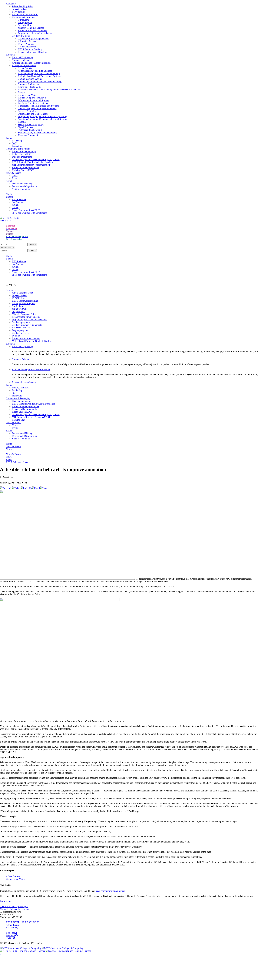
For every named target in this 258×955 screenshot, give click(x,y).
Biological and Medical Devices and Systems (39, 76)
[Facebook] (6, 488)
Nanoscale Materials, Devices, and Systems (38, 105)
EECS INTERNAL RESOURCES (22, 922)
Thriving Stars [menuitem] (18, 420)
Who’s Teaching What (22, 6)
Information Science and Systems (33, 100)
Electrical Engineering (22, 57)
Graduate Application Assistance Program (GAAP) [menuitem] (36, 414)
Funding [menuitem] (16, 335)
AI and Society (25, 68)
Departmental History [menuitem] (22, 433)
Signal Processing (26, 127)
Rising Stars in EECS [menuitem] (22, 412)
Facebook (10, 935)
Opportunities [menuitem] (18, 311)
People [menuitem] (9, 385)
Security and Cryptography (30, 124)
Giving (15, 207)
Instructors (17, 146)
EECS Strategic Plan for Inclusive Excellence (33, 162)
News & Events (13, 173)
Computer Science (20, 60)
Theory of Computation (29, 135)
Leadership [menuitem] (17, 390)
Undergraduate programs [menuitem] (23, 303)
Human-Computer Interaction (32, 97)
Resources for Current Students (32, 30)
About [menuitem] (9, 430)
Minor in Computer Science (31, 28)
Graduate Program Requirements (33, 38)
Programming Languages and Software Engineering (42, 116)
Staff (14, 143)
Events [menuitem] (15, 428)
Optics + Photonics (27, 111)
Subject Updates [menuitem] (19, 295)
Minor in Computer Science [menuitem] (25, 314)
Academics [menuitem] (11, 290)
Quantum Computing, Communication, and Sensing (42, 119)
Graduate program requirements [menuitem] (27, 325)
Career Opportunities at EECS (26, 210)
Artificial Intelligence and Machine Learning (39, 73)
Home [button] (9, 443)
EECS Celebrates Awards (18, 462)
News (14, 175)
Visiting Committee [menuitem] (21, 438)
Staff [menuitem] (14, 393)
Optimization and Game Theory (33, 114)
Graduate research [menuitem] (20, 333)
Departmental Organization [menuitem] (24, 436)
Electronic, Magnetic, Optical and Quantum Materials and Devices (49, 89)
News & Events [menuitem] (13, 422)
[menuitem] (135, 346)
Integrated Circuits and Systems (33, 103)
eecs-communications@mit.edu (111, 891)
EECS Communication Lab (25, 14)
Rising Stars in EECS (22, 154)
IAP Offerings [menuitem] (18, 298)
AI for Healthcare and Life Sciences (35, 71)
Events (15, 178)
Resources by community (24, 151)
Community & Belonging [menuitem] (18, 398)
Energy (21, 92)
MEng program (25, 22)
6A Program (17, 202)
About (9, 181)
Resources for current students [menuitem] (26, 317)
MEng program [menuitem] (19, 309)
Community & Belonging (18, 148)
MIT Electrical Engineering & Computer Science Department (14, 907)
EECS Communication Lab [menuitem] (25, 300)
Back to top (5, 901)
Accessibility (12, 927)
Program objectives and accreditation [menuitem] (29, 319)
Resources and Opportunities (25, 167)
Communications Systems (30, 79)
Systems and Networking (30, 130)
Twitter (9, 938)
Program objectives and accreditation (35, 33)
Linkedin (10, 932)
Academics (11, 3)
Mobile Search (7, 248)
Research (10, 54)
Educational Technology (29, 87)
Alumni (15, 205)
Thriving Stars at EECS (23, 170)
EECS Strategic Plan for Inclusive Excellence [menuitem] (33, 403)
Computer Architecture (28, 84)
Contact (9, 194)
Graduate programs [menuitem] (21, 322)
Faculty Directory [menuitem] (20, 387)
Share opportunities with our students (29, 213)
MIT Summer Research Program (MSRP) (31, 165)
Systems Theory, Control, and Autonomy (37, 132)
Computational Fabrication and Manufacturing (40, 81)
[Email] (36, 488)
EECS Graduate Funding (30, 49)
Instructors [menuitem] (17, 395)
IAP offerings (18, 11)
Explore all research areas (24, 65)
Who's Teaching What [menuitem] (22, 292)
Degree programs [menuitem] (20, 330)
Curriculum (23, 20)
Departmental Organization (24, 186)
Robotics (22, 122)
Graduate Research (27, 46)
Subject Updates (19, 9)
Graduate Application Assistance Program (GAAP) (36, 159)
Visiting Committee (21, 189)
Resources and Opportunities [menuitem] (25, 406)
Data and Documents (22, 156)
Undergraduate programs (23, 17)
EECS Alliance (19, 199)
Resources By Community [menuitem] (24, 409)
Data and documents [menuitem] (21, 401)
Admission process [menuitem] (21, 327)
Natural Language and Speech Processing (37, 108)
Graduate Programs (21, 36)
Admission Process (27, 41)
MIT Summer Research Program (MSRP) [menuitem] (31, 417)
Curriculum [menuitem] (17, 306)
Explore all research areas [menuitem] (24, 382)
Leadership (17, 140)
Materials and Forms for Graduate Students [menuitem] (32, 341)
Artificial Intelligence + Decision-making (31, 62)
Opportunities (24, 25)
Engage (9, 196)
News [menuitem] (14, 425)
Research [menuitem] (10, 343)
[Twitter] (16, 488)
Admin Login (12, 925)
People (9, 138)
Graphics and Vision (27, 95)
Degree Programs (26, 44)
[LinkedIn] (26, 488)
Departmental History (22, 183)
